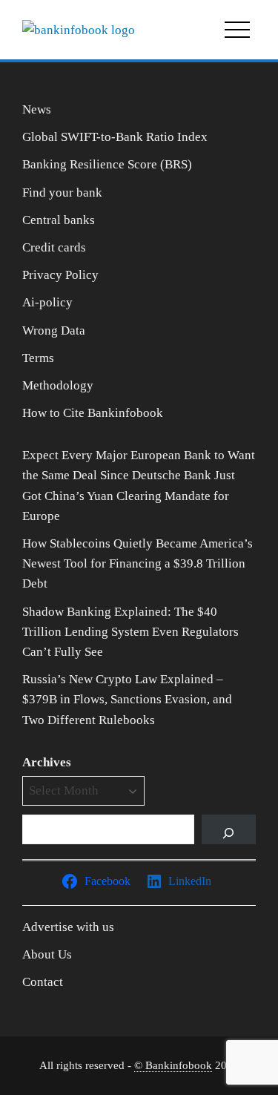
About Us (47, 954)
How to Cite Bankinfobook (92, 413)
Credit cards (54, 247)
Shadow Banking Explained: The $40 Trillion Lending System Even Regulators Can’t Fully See (130, 632)
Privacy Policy (60, 275)
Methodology (57, 385)
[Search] (229, 829)
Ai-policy (47, 302)
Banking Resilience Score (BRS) (107, 164)
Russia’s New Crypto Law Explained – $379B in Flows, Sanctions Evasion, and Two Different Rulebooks (127, 699)
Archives (46, 762)
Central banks (58, 220)
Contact (42, 982)
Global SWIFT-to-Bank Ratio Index (115, 137)
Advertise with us (68, 927)
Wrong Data (53, 330)
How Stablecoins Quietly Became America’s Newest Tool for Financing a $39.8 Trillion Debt (137, 563)
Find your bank (62, 192)
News (36, 109)
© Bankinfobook (173, 1065)
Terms (38, 358)
